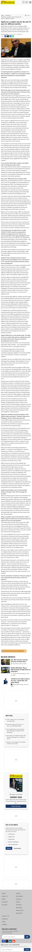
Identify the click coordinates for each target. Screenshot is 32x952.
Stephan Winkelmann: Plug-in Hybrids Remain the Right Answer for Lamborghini (21, 669)
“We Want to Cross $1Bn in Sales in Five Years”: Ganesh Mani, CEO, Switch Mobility (20, 680)
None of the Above (13, 842)
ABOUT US (5, 896)
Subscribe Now (16, 806)
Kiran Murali (16, 663)
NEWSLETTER (19, 910)
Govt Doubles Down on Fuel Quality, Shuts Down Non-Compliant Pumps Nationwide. (15, 731)
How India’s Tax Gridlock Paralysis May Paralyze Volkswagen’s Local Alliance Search (16, 737)
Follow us (28, 15)
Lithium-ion (11, 834)
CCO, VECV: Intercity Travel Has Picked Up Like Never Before (19, 660)
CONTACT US (5, 916)
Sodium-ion (11, 836)
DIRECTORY (19, 913)
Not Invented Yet (13, 844)
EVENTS (18, 893)
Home (2, 15)
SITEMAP (4, 924)
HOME (3, 893)
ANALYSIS (18, 899)
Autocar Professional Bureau (20, 673)
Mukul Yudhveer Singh (18, 684)
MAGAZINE (19, 907)
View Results (17, 848)
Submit (9, 848)
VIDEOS (18, 902)
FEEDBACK (5, 919)
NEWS (3, 899)
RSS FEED (4, 905)
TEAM (3, 921)
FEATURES (5, 902)
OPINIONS (19, 905)
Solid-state (11, 839)
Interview (8, 15)
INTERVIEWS (19, 896)
